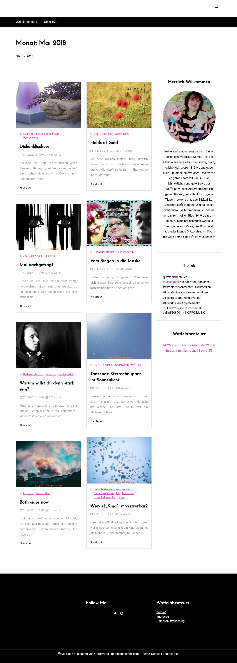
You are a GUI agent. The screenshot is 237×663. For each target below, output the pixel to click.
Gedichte (28, 133)
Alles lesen (25, 188)
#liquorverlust (192, 298)
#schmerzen (202, 287)
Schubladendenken (47, 133)
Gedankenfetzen (33, 374)
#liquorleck (170, 292)
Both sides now (34, 502)
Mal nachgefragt (36, 265)
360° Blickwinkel (32, 255)
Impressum (163, 616)
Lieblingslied (43, 493)
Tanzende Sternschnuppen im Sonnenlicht (116, 377)
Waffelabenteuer (26, 21)
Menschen (128, 493)
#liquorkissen (172, 303)
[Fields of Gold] (119, 105)
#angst (184, 282)
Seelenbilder (66, 374)
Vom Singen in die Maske (115, 261)
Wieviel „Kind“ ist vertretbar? (119, 506)
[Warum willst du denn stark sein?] (48, 345)
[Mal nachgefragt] (48, 227)
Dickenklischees (34, 146)
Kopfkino (28, 493)
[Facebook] (115, 614)
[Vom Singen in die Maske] (119, 223)
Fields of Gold (104, 143)
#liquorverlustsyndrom (193, 292)
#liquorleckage (172, 298)
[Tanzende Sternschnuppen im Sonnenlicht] (119, 336)
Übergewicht (30, 137)
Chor (96, 133)
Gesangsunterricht (105, 251)
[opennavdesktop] (216, 7)
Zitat (122, 497)
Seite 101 (50, 21)
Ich (139, 364)
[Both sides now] (48, 464)
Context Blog (171, 654)
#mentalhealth (191, 303)
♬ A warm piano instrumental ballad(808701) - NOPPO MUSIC (184, 310)
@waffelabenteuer (175, 277)
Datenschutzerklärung (170, 621)
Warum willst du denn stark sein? (47, 386)
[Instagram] (121, 614)
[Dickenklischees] (48, 105)
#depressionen (200, 282)
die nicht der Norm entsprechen (112, 489)
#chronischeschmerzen (178, 287)
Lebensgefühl (126, 251)
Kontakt (161, 612)
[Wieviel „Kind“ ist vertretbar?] (119, 460)
